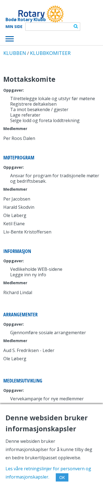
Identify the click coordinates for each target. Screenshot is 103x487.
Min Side (14, 27)
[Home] (34, 13)
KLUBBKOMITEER (50, 53)
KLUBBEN (14, 53)
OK (62, 477)
